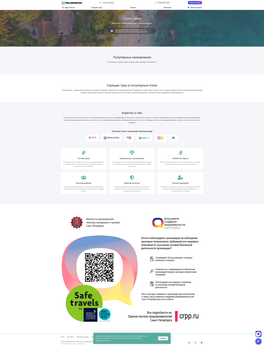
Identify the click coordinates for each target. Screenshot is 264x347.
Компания (167, 7)
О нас (63, 337)
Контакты (70, 337)
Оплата (133, 7)
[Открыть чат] (258, 341)
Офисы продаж (196, 7)
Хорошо (163, 338)
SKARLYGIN (79, 341)
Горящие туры (96, 7)
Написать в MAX (195, 3)
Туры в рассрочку (83, 337)
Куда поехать (69, 7)
